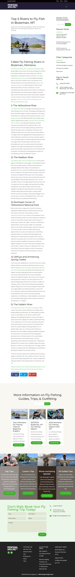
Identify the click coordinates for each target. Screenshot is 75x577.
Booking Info (27, 556)
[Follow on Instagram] (11, 552)
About (25, 559)
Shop (57, 1)
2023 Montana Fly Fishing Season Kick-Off (63, 49)
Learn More (9, 493)
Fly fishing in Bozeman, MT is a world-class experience (26, 69)
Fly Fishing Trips (27, 547)
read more (19, 445)
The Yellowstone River (17, 109)
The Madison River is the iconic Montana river (23, 160)
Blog (61, 1)
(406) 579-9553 (65, 83)
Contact (66, 1)
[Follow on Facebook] (8, 552)
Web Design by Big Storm (46, 574)
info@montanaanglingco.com (67, 93)
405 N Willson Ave (60, 550)
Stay (24, 554)
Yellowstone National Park (18, 215)
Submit (42, 534)
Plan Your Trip (27, 549)
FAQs (24, 561)
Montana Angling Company (64, 65)
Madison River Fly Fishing (35, 27)
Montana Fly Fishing (18, 28)
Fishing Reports (61, 62)
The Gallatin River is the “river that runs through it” (25, 308)
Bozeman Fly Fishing (18, 27)
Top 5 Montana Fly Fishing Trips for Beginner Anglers (61, 36)
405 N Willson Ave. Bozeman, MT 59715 (66, 88)
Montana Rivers (27, 551)
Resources (59, 71)
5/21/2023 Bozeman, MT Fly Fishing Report (63, 42)
